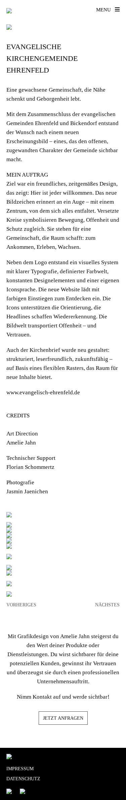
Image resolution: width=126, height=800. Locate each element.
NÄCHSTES (107, 604)
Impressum (20, 768)
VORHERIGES (21, 604)
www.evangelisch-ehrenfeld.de (43, 392)
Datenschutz (23, 778)
